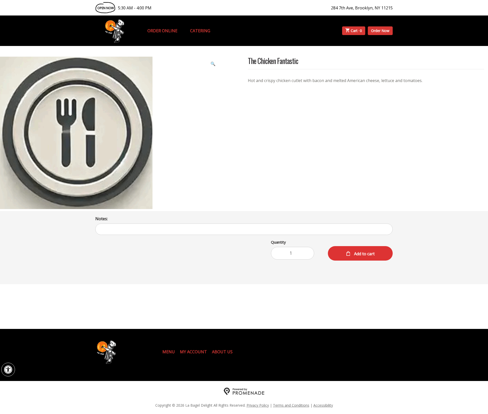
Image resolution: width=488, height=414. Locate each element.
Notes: (101, 218)
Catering (200, 31)
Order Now (380, 30)
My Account (193, 352)
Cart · (356, 30)
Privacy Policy (258, 405)
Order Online (162, 31)
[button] (8, 369)
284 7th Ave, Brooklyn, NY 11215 (362, 8)
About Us (222, 352)
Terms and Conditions (291, 405)
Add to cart (364, 254)
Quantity (278, 242)
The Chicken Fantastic (273, 61)
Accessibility (323, 405)
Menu (168, 352)
